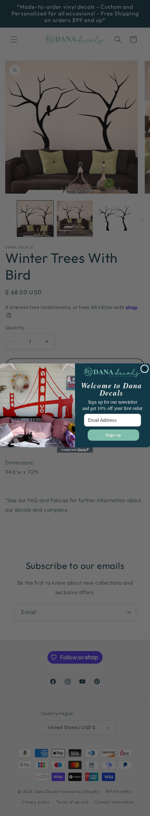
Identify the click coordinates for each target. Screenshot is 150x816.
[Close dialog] (144, 369)
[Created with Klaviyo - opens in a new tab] (75, 450)
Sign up (113, 435)
